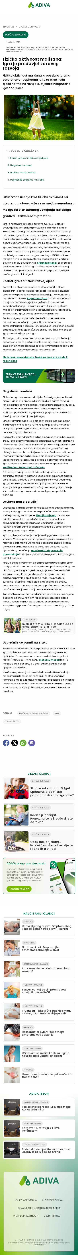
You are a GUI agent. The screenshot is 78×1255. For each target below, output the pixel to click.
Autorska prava (52, 1200)
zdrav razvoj (12, 721)
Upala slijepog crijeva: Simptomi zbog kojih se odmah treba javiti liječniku (46, 925)
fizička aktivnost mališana (33, 713)
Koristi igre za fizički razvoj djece (29, 158)
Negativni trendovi (21, 165)
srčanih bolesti (47, 262)
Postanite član (19, 889)
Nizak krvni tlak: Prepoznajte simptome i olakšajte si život (40, 946)
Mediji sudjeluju (46, 515)
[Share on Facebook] (6, 743)
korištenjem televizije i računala (24, 467)
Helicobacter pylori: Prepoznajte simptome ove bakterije (43, 1031)
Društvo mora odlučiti (22, 172)
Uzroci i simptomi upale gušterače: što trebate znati (47, 1073)
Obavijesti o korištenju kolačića (39, 1208)
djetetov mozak (49, 660)
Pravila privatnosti (25, 1216)
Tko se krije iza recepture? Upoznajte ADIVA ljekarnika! (46, 1106)
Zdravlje (8, 26)
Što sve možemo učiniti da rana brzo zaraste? (46, 967)
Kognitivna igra (37, 298)
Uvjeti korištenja (26, 1200)
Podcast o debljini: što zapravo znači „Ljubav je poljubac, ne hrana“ (46, 1148)
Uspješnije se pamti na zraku (27, 179)
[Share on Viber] (31, 743)
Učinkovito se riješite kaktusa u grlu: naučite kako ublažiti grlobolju (45, 1052)
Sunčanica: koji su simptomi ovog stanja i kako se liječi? (44, 989)
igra (57, 713)
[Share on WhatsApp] (23, 743)
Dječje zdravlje (29, 26)
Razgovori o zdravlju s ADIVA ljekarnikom (41, 1127)
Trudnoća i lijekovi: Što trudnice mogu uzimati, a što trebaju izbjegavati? (46, 1010)
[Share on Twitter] (14, 743)
